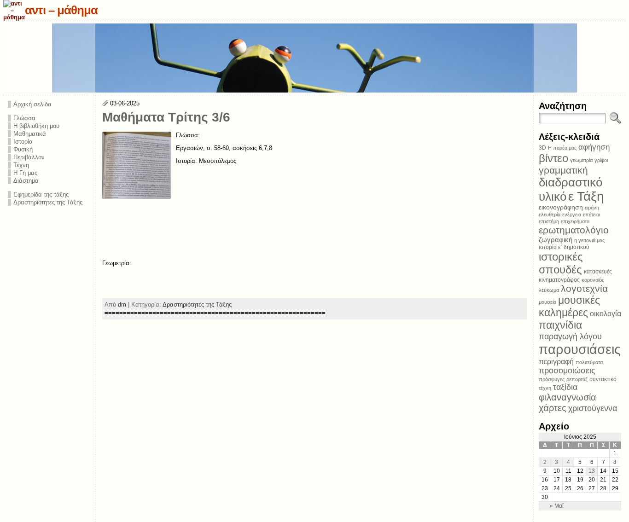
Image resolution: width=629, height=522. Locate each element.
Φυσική (23, 149)
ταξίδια (565, 387)
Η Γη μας (25, 172)
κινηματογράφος (559, 280)
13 (591, 471)
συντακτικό (603, 379)
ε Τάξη (586, 196)
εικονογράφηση (561, 207)
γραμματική (563, 170)
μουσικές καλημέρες (569, 306)
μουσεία (547, 302)
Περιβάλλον (29, 157)
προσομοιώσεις (567, 370)
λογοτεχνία (584, 288)
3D (542, 148)
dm (122, 304)
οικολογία (605, 313)
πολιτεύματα (589, 362)
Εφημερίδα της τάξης (41, 194)
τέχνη (545, 388)
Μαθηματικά (29, 133)
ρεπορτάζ (577, 379)
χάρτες (552, 408)
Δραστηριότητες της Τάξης (47, 202)
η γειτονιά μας (589, 240)
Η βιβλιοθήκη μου (36, 125)
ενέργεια (571, 214)
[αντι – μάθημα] (314, 58)
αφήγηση (594, 147)
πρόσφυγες (552, 379)
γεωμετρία (581, 160)
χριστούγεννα (592, 408)
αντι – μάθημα (61, 10)
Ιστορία (23, 141)
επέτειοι (591, 214)
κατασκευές (598, 271)
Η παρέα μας (562, 148)
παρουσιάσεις (580, 349)
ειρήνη (592, 207)
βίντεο (553, 158)
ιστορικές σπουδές (561, 263)
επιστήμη (549, 221)
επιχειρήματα (575, 221)
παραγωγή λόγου (570, 336)
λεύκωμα (549, 290)
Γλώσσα (24, 118)
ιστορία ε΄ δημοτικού (564, 247)
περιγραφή (556, 361)
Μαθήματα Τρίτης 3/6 (166, 117)
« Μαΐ (557, 506)
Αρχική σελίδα (32, 104)
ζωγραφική (555, 240)
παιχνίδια (560, 325)
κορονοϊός (593, 280)
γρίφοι (601, 160)
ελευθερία (549, 214)
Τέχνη (21, 165)
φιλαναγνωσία (567, 397)
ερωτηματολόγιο (574, 230)
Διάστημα (26, 180)
